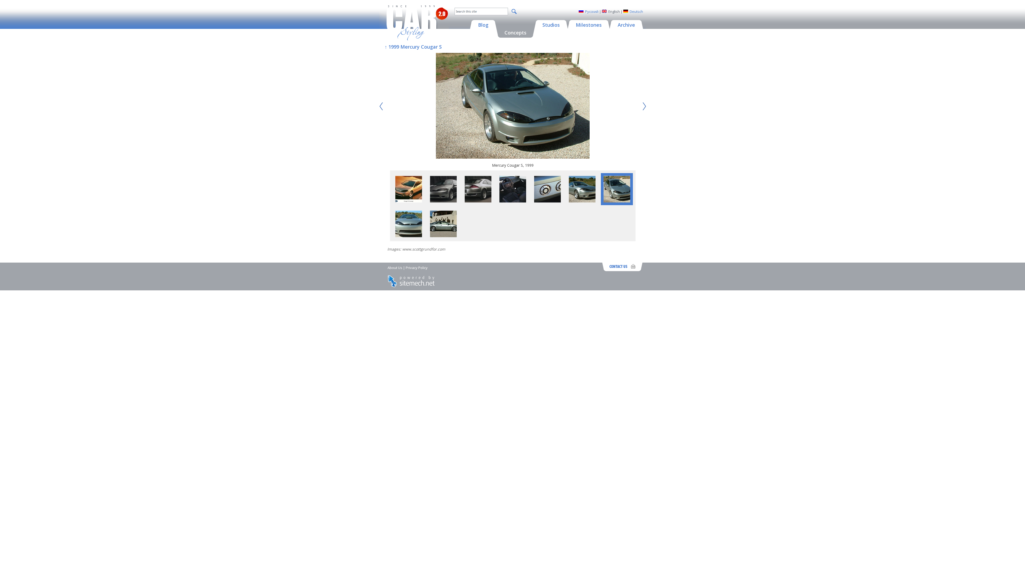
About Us (395, 267)
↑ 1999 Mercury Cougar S (413, 47)
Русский (591, 11)
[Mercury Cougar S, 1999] (513, 106)
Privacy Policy (417, 267)
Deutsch (636, 11)
